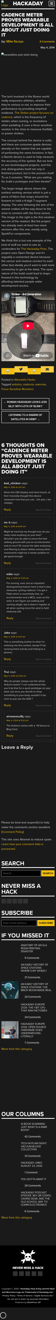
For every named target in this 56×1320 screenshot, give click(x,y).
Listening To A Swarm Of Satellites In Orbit (25, 417)
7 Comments (31, 1042)
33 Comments (32, 1156)
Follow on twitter (9, 901)
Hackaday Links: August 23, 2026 (31, 1164)
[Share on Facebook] (3, 47)
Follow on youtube (14, 901)
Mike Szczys (14, 41)
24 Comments (32, 1017)
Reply (7, 509)
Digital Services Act (43, 1295)
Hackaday (28, 3)
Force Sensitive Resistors (17, 389)
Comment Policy (12, 832)
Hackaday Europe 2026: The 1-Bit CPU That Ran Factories (34, 1007)
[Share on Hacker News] (12, 47)
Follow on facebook (3, 901)
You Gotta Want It (33, 1179)
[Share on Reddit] (16, 47)
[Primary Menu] (52, 3)
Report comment (43, 510)
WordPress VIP (34, 1302)
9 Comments (31, 958)
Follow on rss (20, 901)
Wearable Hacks (24, 379)
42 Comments (32, 1136)
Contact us (25, 901)
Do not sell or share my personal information (28, 1299)
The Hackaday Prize (34, 249)
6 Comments (47, 41)
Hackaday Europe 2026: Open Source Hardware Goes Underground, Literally (33, 1030)
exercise (40, 384)
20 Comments (32, 996)
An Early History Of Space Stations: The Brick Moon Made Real (36, 987)
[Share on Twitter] (7, 47)
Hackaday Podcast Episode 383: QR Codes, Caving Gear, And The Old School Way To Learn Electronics (36, 1198)
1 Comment (30, 1172)
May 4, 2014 (48, 47)
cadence (28, 384)
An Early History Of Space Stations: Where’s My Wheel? (34, 967)
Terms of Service (25, 1295)
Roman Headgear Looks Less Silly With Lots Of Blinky (25, 404)
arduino (17, 384)
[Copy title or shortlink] (21, 47)
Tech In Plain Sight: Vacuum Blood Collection (34, 1146)
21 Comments (32, 977)
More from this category (16, 1049)
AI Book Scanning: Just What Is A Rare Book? (34, 1127)
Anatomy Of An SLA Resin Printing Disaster (34, 948)
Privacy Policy (8, 1295)
